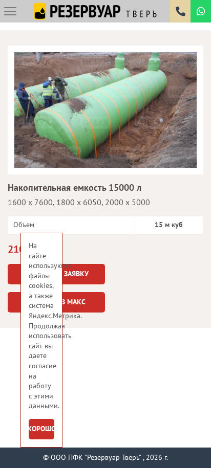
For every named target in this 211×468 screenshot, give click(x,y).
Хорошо (41, 428)
